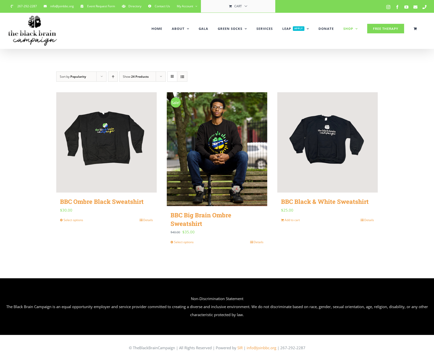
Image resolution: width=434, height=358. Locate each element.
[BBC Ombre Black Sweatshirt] (106, 142)
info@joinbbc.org (261, 347)
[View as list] (182, 76)
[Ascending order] (113, 76)
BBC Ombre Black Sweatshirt (102, 202)
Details (148, 220)
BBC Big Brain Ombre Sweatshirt (201, 219)
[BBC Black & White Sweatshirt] (327, 142)
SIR (240, 347)
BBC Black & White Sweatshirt (325, 202)
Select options (73, 220)
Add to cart (292, 220)
